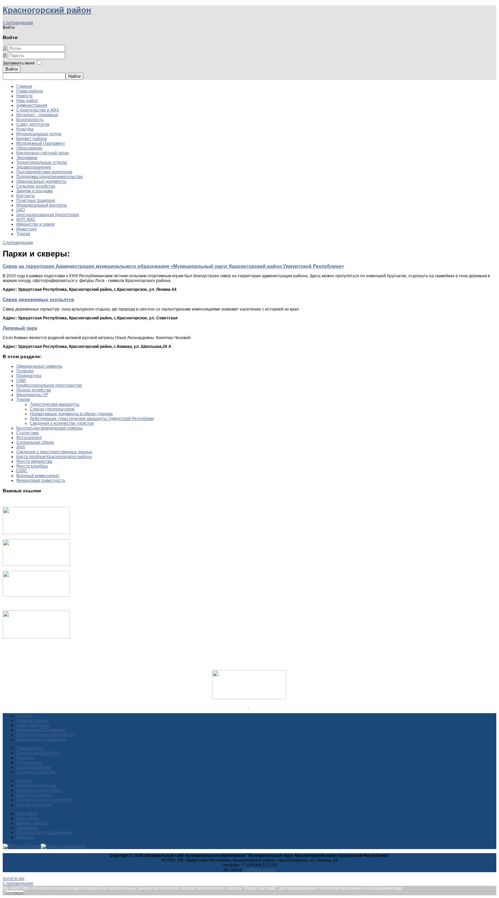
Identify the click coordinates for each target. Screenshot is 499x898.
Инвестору (26, 229)
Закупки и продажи (34, 191)
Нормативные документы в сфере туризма (71, 413)
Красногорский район (47, 10)
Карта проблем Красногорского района (54, 456)
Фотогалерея (29, 437)
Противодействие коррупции (44, 172)
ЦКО (20, 210)
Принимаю (13, 893)
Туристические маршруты (54, 404)
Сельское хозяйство (35, 186)
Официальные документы (41, 181)
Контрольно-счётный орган (42, 153)
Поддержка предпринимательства (49, 176)
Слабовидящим (18, 22)
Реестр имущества (34, 461)
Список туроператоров (52, 409)
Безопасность (29, 119)
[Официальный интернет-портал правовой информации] (248, 706)
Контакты (25, 195)
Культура (25, 129)
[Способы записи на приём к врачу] (36, 595)
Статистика (27, 432)
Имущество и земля (35, 224)
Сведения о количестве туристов (62, 423)
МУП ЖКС (26, 219)
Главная (24, 86)
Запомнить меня (19, 63)
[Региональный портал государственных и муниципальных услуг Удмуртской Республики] (36, 564)
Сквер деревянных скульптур (38, 299)
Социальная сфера (35, 442)
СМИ (21, 380)
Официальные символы (39, 366)
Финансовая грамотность (40, 480)
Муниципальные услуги (38, 133)
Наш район (27, 100)
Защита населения (34, 795)
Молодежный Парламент (40, 143)
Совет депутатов (32, 124)
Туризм (23, 233)
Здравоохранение (33, 167)
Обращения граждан (36, 785)
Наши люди (27, 818)
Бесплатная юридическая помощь (49, 428)
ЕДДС (21, 471)
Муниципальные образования (45, 734)
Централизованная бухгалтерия (47, 214)
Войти (11, 69)
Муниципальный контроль (41, 205)
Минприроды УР (32, 394)
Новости (24, 95)
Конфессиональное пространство (49, 385)
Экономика (26, 157)
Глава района (29, 91)
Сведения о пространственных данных (54, 452)
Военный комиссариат (38, 475)
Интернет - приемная (37, 114)
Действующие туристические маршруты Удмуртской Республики (92, 418)
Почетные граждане (35, 200)
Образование (29, 148)
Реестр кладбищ (32, 466)
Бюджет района (31, 138)
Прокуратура (28, 375)
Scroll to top (13, 878)
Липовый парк (20, 328)
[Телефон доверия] (36, 637)
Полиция (25, 371)
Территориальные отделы (41, 162)
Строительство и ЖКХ (37, 110)
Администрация (31, 105)
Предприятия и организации (44, 832)
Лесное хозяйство (33, 390)
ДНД (20, 447)
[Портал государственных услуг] (36, 532)
